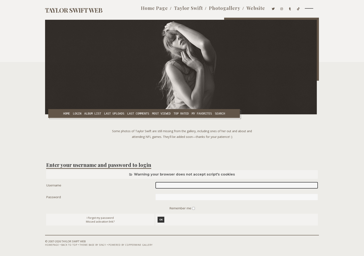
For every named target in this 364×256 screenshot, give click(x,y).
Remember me (180, 208)
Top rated (181, 113)
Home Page (154, 8)
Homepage (52, 244)
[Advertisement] (182, 149)
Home (66, 113)
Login (77, 113)
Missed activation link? (100, 221)
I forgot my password (100, 218)
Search (220, 113)
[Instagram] (281, 8)
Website (255, 8)
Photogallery (224, 8)
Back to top (69, 244)
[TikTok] (298, 8)
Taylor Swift (188, 8)
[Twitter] (273, 8)
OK (161, 219)
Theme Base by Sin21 (93, 244)
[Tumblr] (290, 8)
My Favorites (202, 113)
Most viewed (161, 113)
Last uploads (114, 113)
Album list (92, 113)
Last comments (138, 113)
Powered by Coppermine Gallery (130, 244)
